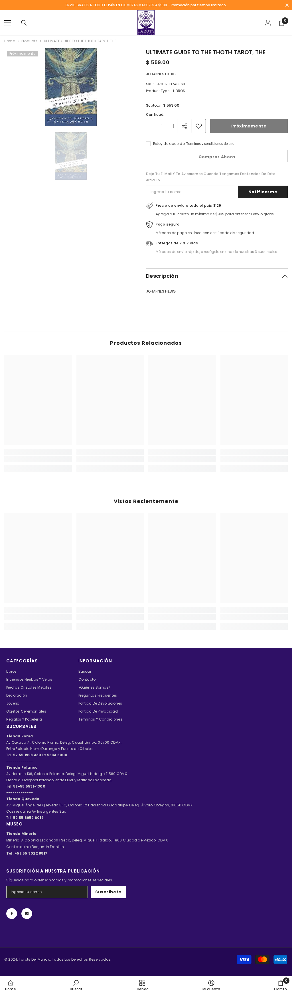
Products (29, 40)
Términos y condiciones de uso (210, 144)
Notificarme (262, 192)
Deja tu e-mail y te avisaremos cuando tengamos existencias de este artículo (210, 176)
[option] (70, 87)
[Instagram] (26, 913)
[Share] (187, 126)
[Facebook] (11, 913)
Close (287, 5)
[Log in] (268, 23)
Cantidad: (155, 114)
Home (9, 40)
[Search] (24, 22)
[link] (38, 459)
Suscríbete (108, 892)
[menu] (7, 22)
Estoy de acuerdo (169, 143)
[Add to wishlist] (199, 126)
